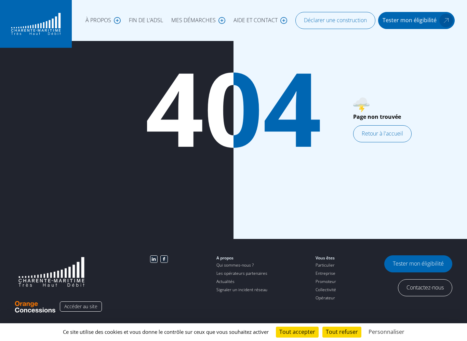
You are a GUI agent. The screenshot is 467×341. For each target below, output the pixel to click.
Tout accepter (297, 332)
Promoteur (326, 281)
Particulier (325, 265)
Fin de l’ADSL (146, 20)
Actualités (225, 281)
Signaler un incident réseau (241, 289)
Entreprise (325, 273)
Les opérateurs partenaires (241, 273)
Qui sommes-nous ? (235, 265)
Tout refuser (342, 332)
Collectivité (326, 289)
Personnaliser (386, 332)
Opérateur (325, 298)
